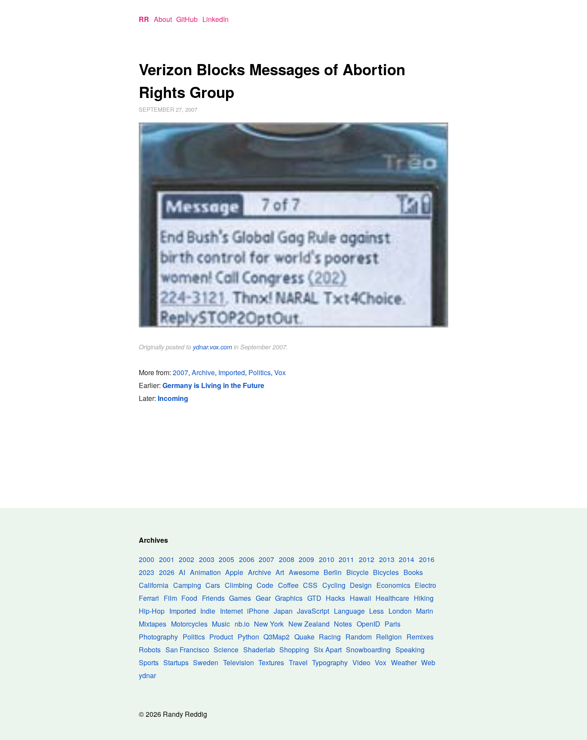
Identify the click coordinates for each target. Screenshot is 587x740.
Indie (207, 611)
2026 (166, 572)
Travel (298, 662)
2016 (426, 559)
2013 (386, 559)
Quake (304, 637)
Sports (149, 662)
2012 (366, 559)
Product (221, 637)
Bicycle (357, 572)
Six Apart (328, 649)
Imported (231, 372)
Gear (263, 598)
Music (221, 624)
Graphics (289, 598)
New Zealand (309, 624)
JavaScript (313, 611)
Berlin (333, 572)
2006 (246, 559)
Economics (393, 585)
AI (182, 572)
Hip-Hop (152, 611)
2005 (226, 559)
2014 (406, 559)
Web (428, 662)
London (400, 611)
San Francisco (187, 649)
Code (265, 585)
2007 (180, 372)
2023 (146, 572)
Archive (203, 372)
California (153, 585)
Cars (212, 585)
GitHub (187, 19)
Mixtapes (152, 624)
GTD (314, 598)
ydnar (147, 675)
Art (279, 572)
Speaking (410, 649)
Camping (187, 585)
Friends (213, 598)
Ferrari (149, 598)
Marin (424, 611)
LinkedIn (215, 19)
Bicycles (386, 572)
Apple (234, 572)
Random (358, 637)
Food (189, 598)
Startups (176, 662)
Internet (231, 611)
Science (226, 649)
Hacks (335, 598)
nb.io (242, 624)
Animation (205, 572)
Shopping (294, 649)
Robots (150, 649)
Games (240, 598)
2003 (206, 559)
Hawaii (360, 598)
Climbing (238, 585)
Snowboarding (368, 649)
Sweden (205, 662)
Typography (330, 662)
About (163, 19)
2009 (306, 559)
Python (248, 637)
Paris (393, 624)
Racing (330, 637)
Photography (158, 637)
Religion (389, 637)
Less (376, 611)
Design (361, 585)
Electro (425, 585)
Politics (259, 372)
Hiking (424, 598)
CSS (310, 585)
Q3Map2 (276, 637)
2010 (326, 559)
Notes (343, 624)
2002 (186, 559)
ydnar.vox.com (212, 346)
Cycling (333, 585)
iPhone (258, 611)
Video (361, 662)
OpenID (368, 624)
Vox (280, 372)
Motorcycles (189, 624)
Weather (404, 662)
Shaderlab (259, 649)
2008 (286, 559)
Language (349, 611)
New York (269, 624)
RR (144, 19)
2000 (146, 559)
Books (413, 572)
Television (238, 662)
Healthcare (392, 598)
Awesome (304, 572)
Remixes (420, 637)
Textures (271, 662)
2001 (166, 559)
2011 (346, 559)
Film (170, 598)
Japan (283, 611)
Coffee (288, 585)
